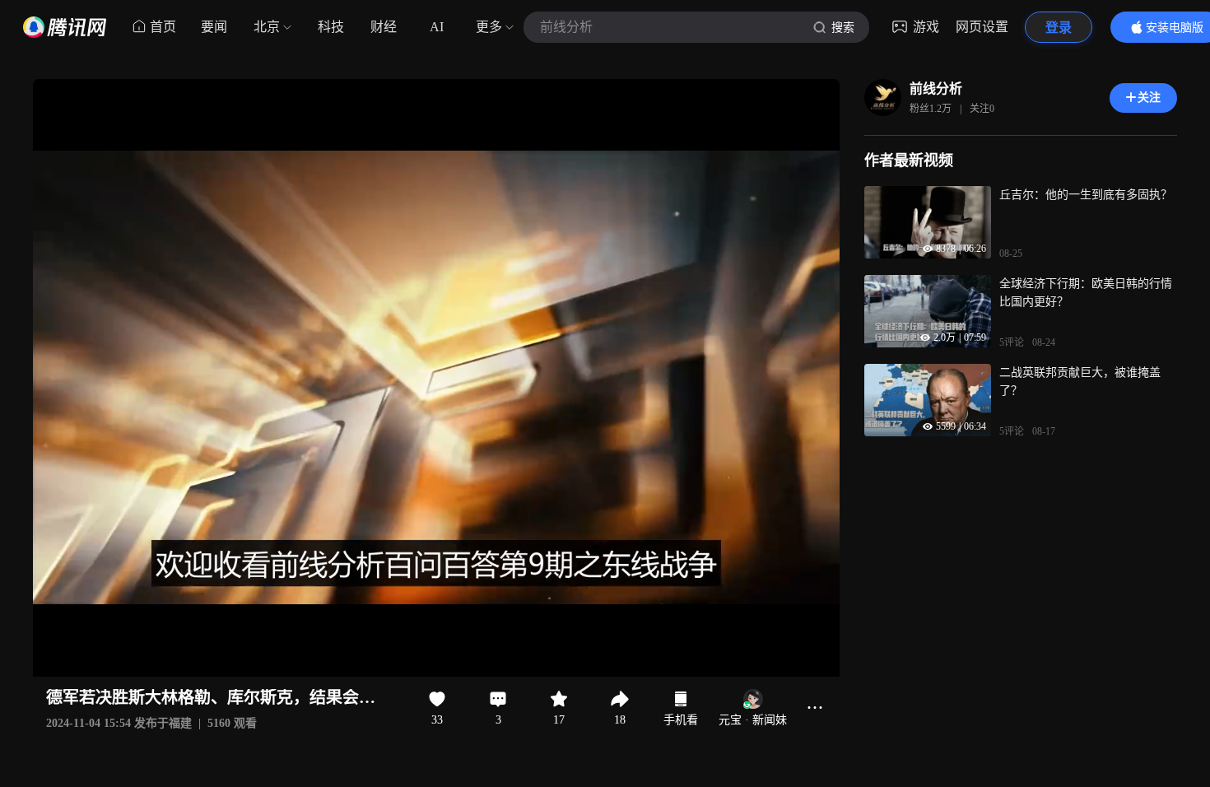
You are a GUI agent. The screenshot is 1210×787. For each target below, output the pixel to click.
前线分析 (936, 88)
